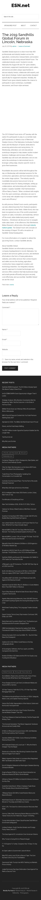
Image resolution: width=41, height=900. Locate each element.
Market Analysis (20, 890)
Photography (24, 893)
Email (4, 339)
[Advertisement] (20, 110)
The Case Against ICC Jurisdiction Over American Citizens (20, 834)
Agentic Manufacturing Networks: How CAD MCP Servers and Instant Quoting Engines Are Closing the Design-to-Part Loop (20, 601)
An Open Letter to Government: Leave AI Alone (16, 851)
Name (4, 329)
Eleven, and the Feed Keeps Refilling (13, 426)
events (12, 284)
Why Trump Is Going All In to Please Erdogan (16, 839)
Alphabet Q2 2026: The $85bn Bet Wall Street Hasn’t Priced (20, 422)
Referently (16, 893)
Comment (6, 307)
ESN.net (20, 5)
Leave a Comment (24, 46)
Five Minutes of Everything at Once (12, 499)
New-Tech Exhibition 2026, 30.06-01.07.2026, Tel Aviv (18, 504)
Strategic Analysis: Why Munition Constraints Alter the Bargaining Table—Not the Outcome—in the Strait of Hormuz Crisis (18, 402)
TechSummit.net (7, 437)
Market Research (32, 890)
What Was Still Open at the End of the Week (15, 488)
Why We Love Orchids (9, 441)
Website (5, 349)
